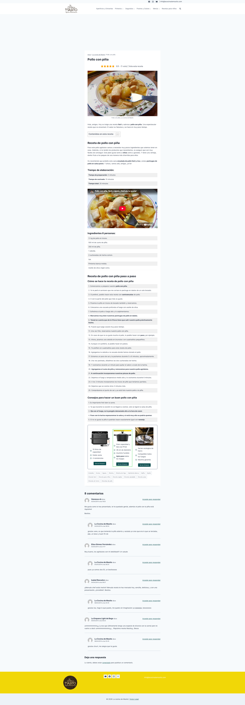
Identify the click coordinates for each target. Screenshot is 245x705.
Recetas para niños (169, 9)
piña (143, 473)
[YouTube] (156, 1)
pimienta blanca (133, 473)
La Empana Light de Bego (102, 618)
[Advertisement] (122, 28)
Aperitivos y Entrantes (104, 9)
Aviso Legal (134, 699)
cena (98, 473)
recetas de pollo (107, 481)
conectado (106, 663)
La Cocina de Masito (103, 524)
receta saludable (129, 477)
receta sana (142, 477)
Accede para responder (151, 499)
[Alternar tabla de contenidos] (116, 134)
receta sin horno (93, 481)
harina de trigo (121, 473)
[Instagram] (153, 1)
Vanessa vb (96, 499)
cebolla (91, 473)
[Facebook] (149, 1)
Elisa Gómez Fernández (101, 544)
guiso (104, 473)
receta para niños (104, 477)
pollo (149, 473)
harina (111, 473)
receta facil (92, 477)
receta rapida (117, 477)
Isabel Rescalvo (98, 580)
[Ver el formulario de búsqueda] (180, 8)
